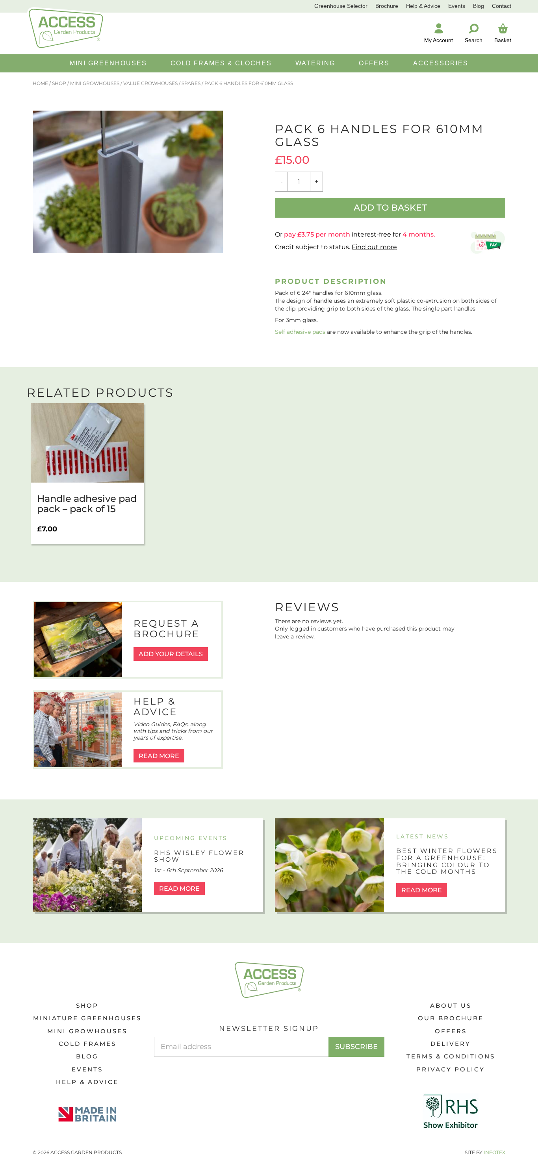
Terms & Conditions (450, 1056)
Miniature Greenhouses (87, 1018)
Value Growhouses (150, 83)
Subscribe (356, 1046)
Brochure (386, 6)
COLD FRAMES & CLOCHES (221, 63)
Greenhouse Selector (340, 6)
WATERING (315, 63)
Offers (451, 1031)
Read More (159, 756)
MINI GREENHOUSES (108, 63)
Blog (478, 6)
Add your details (171, 654)
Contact (501, 6)
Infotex (494, 1152)
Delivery (450, 1043)
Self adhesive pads (300, 331)
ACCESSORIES (440, 63)
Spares (191, 83)
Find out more (374, 247)
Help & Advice (423, 6)
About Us (450, 1005)
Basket (502, 40)
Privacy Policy (450, 1069)
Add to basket (390, 207)
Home (40, 83)
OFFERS (374, 63)
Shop (59, 83)
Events (456, 6)
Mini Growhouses (94, 83)
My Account (438, 40)
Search (473, 40)
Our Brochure (451, 1018)
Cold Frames (87, 1043)
